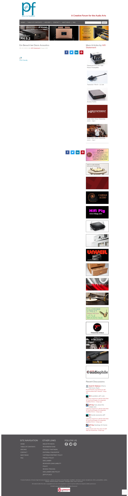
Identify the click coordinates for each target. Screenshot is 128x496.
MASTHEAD (66, 22)
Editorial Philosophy (51, 452)
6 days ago (99, 422)
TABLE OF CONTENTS (34, 22)
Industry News (49, 444)
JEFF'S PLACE (47, 474)
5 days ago (99, 401)
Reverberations (49, 447)
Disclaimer (47, 460)
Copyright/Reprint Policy (52, 455)
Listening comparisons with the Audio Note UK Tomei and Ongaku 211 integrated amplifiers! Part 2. (97, 400)
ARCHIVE (47, 22)
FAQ (74, 22)
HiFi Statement (35, 48)
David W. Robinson (95, 386)
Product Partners (50, 449)
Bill (89, 396)
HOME (23, 22)
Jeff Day (91, 405)
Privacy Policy (48, 458)
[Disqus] (52, 83)
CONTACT (56, 22)
